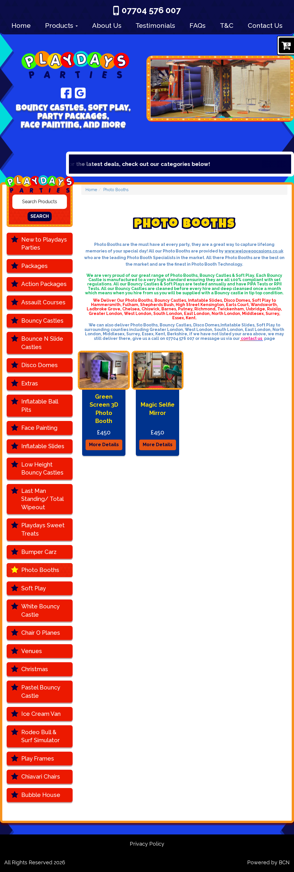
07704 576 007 (151, 10)
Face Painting (39, 427)
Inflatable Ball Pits (39, 405)
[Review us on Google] (80, 92)
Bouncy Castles (42, 320)
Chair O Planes (40, 632)
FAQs (197, 25)
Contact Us (265, 25)
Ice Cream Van (41, 713)
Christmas (34, 669)
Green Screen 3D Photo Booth (104, 409)
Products (60, 25)
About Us (106, 25)
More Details (104, 444)
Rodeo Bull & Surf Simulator (40, 736)
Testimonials (155, 25)
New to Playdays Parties (44, 243)
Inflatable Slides (42, 446)
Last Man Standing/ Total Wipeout (42, 499)
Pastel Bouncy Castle (40, 691)
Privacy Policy (147, 844)
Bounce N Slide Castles (42, 342)
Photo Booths (40, 570)
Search (39, 216)
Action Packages (44, 284)
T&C (226, 25)
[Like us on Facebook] (66, 92)
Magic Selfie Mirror (158, 408)
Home (21, 25)
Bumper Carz (39, 551)
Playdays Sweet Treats (43, 529)
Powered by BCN (268, 862)
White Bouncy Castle (40, 610)
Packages (34, 265)
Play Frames (37, 758)
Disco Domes (39, 365)
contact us (251, 338)
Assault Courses (43, 302)
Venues (31, 651)
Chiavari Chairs (40, 776)
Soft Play (33, 588)
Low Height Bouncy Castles (42, 468)
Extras (29, 383)
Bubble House (40, 794)
